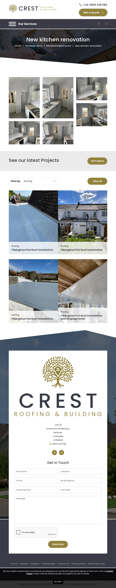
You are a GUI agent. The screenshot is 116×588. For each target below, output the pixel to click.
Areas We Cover (96, 563)
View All (97, 181)
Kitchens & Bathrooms (58, 45)
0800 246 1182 (98, 4)
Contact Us (63, 563)
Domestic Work (33, 45)
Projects (35, 563)
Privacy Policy (79, 563)
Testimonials (48, 563)
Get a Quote (91, 12)
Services (24, 563)
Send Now (58, 544)
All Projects (97, 161)
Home (17, 45)
